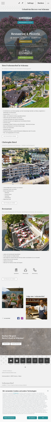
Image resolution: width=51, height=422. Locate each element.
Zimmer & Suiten (13, 114)
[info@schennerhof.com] (22, 3)
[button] (47, 390)
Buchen (41, 3)
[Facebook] (18, 318)
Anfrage (30, 3)
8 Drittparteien (16, 393)
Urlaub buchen (6, 344)
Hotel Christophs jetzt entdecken (9, 203)
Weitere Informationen (9, 417)
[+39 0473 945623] (19, 3)
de (48, 3)
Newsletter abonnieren (16, 344)
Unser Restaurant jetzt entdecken (9, 279)
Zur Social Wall (7, 318)
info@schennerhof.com (9, 373)
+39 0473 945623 (7, 371)
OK (43, 417)
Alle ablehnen (32, 417)
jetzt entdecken (25, 22)
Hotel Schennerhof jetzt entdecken (9, 136)
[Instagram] (22, 318)
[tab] (25, 367)
